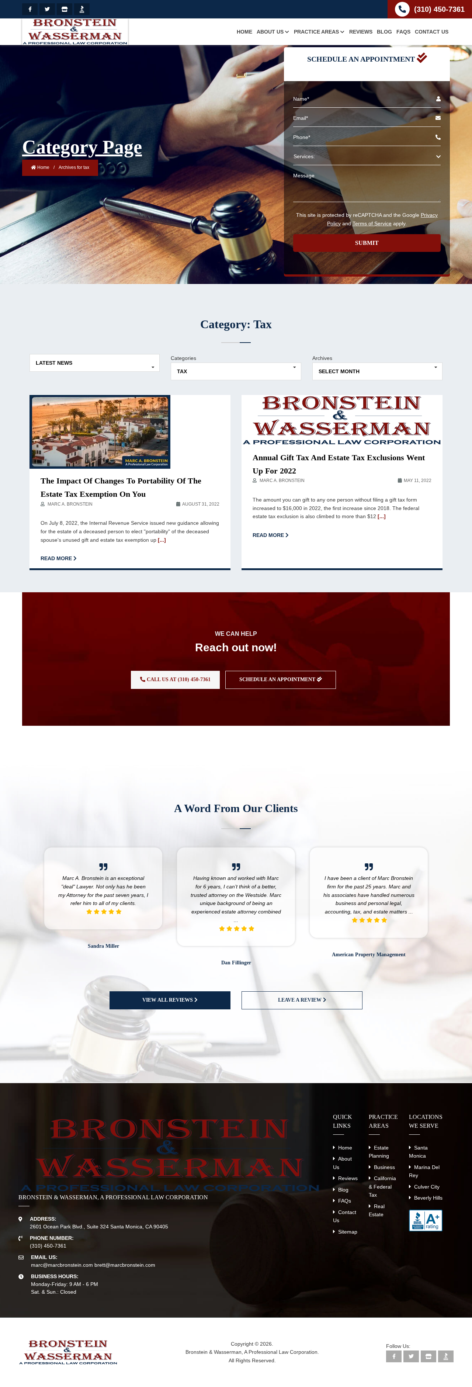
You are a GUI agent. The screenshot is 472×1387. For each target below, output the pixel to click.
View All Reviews (168, 1000)
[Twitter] (47, 9)
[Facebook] (30, 9)
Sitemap (347, 1232)
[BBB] (82, 9)
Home (42, 167)
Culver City (427, 1187)
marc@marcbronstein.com (62, 1265)
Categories (183, 358)
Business (384, 1167)
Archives (322, 358)
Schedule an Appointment (278, 679)
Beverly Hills (428, 1198)
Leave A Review (300, 1000)
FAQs (344, 1201)
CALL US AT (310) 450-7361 (178, 679)
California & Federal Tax (382, 1186)
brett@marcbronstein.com (124, 1265)
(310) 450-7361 (439, 9)
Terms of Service (372, 223)
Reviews (348, 1178)
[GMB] (64, 9)
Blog (343, 1190)
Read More (57, 558)
